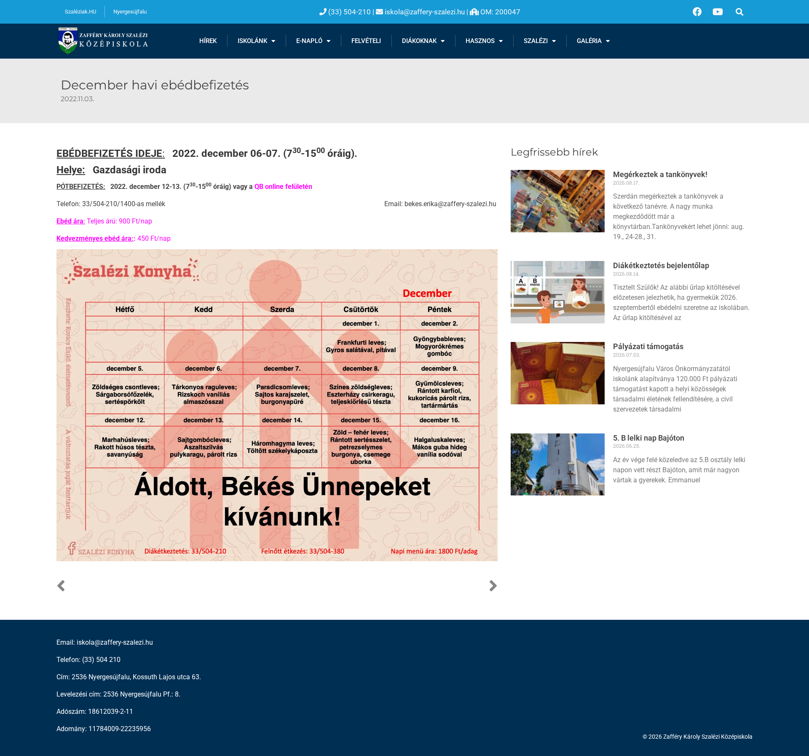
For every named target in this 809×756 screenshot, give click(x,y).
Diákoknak (419, 41)
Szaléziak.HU (80, 11)
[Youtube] (718, 12)
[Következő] (387, 586)
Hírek (208, 41)
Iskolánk (252, 41)
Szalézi (536, 41)
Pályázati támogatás (648, 346)
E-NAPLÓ (309, 41)
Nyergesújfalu (130, 11)
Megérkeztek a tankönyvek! (660, 174)
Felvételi (366, 41)
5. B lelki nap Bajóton (648, 437)
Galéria (589, 41)
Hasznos (480, 41)
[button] (740, 12)
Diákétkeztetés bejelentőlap (661, 265)
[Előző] (166, 586)
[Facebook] (697, 12)
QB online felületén (283, 187)
